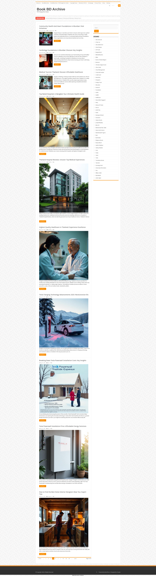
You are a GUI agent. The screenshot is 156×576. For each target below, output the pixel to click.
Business (98, 62)
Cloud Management (100, 69)
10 (63, 558)
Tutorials (98, 162)
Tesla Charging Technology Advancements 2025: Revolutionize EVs (63, 295)
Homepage (90, 3)
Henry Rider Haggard (100, 100)
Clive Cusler (98, 67)
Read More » (57, 40)
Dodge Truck (99, 82)
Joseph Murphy (99, 122)
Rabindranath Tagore (101, 132)
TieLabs (118, 572)
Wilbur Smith (98, 173)
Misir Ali (97, 125)
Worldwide (98, 175)
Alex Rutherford (99, 44)
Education (98, 85)
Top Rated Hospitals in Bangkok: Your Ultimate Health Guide (61, 94)
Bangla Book (99, 52)
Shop (103, 3)
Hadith (97, 95)
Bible (97, 57)
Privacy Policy (98, 3)
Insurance (98, 117)
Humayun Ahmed (100, 115)
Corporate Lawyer (100, 72)
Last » (75, 558)
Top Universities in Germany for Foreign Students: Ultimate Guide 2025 (61, 18)
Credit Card (98, 74)
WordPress (107, 572)
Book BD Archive (51, 9)
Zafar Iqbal (98, 178)
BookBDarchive (45, 3)
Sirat (97, 150)
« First (39, 558)
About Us (38, 3)
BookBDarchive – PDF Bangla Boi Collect (59, 3)
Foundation (98, 90)
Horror (97, 107)
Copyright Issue (73, 3)
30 (69, 558)
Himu (97, 102)
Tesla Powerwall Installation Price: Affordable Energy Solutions (62, 426)
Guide (97, 92)
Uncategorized (51, 30)
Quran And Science (100, 130)
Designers (50, 496)
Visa (97, 170)
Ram (97, 135)
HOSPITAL (50, 52)
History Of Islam (99, 105)
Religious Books (99, 140)
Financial (98, 87)
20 (66, 558)
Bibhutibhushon (99, 54)
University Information (101, 168)
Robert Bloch (99, 142)
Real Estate (98, 137)
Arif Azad (98, 49)
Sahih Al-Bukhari (99, 145)
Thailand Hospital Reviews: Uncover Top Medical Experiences (62, 160)
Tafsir (97, 155)
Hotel (97, 112)
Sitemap (108, 3)
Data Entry (98, 77)
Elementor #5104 (83, 3)
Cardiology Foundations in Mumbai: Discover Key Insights (60, 50)
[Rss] (109, 6)
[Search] (119, 5)
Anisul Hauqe (99, 47)
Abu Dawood (99, 39)
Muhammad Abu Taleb (101, 127)
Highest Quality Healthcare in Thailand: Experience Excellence (62, 227)
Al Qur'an (98, 42)
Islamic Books (99, 120)
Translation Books (100, 160)
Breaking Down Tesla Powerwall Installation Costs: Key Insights (62, 360)
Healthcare (98, 97)
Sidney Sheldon (99, 147)
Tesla (49, 297)
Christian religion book (101, 64)
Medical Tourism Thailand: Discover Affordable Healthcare (61, 72)
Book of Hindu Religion (101, 59)
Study (97, 152)
